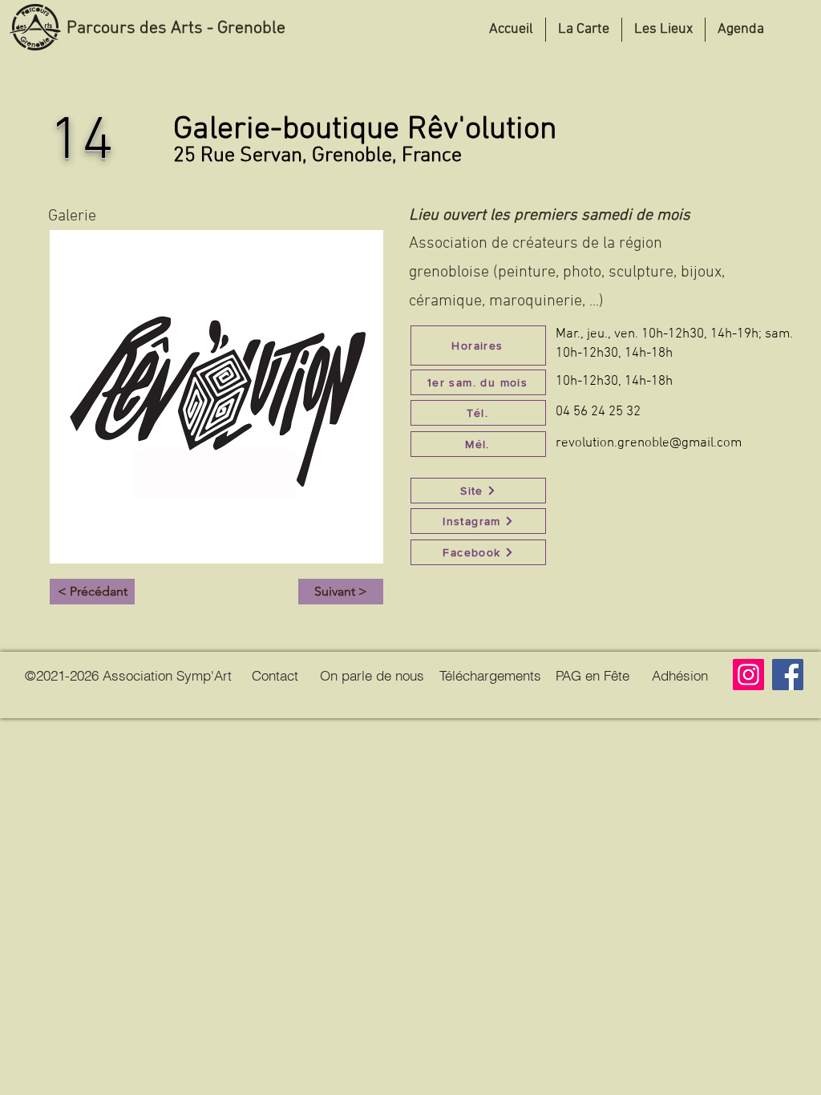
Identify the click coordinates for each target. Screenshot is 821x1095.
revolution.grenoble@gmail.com (649, 443)
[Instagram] (748, 674)
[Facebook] (787, 674)
